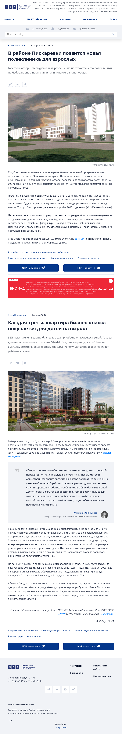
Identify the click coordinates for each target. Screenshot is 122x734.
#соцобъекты (15, 252)
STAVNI (62, 614)
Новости (9, 19)
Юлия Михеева (16, 45)
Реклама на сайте (100, 667)
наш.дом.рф (106, 614)
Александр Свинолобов (85, 512)
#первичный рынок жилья (23, 630)
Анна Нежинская (17, 315)
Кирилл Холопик (109, 11)
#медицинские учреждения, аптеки (27, 257)
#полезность (34, 636)
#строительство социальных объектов (47, 252)
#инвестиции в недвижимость (91, 630)
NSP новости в (31, 267)
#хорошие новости (88, 257)
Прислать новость (87, 28)
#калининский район (62, 257)
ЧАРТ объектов (37, 19)
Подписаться (63, 28)
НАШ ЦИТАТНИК (41, 2)
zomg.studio (61, 727)
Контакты (76, 665)
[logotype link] (18, 7)
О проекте (76, 672)
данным (79, 238)
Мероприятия (102, 676)
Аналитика (90, 19)
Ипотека (65, 19)
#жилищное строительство (56, 630)
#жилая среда (15, 636)
